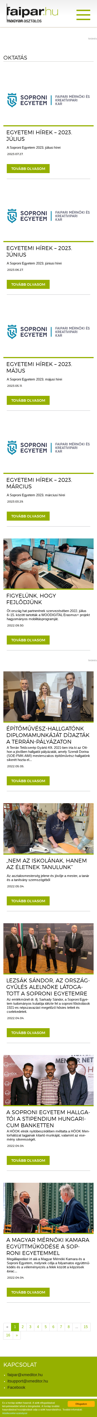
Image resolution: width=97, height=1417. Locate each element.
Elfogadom (81, 1403)
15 (86, 1327)
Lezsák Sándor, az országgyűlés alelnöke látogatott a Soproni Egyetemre (48, 987)
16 (8, 1335)
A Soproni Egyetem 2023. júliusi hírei (33, 147)
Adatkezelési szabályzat (14, 1413)
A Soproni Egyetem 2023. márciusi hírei (36, 495)
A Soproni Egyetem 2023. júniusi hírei (34, 263)
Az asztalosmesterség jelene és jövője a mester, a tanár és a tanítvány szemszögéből (48, 878)
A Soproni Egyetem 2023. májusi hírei (34, 379)
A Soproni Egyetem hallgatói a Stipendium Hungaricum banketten (48, 1119)
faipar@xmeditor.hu (25, 1375)
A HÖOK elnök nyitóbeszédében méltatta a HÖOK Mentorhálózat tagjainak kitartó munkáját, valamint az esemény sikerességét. (48, 1135)
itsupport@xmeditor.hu (27, 1381)
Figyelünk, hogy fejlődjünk (31, 598)
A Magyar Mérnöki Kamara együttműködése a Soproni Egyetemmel (47, 1246)
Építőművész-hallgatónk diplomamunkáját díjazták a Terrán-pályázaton (48, 735)
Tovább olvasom (28, 168)
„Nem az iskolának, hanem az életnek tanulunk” (46, 863)
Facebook (16, 1387)
